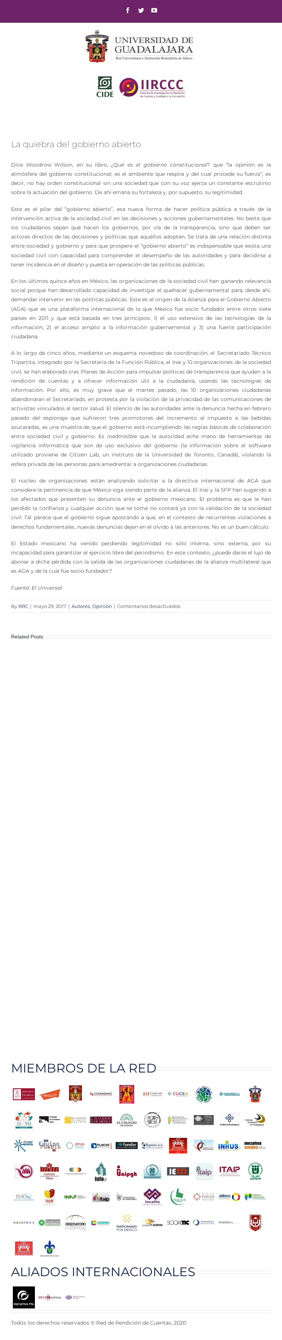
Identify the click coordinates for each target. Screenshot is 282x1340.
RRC (23, 606)
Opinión (102, 606)
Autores (81, 606)
